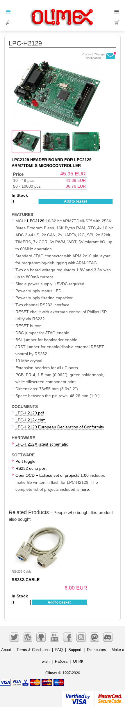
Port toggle (25, 461)
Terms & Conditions (33, 650)
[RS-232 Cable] (41, 528)
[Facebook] (67, 637)
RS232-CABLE (26, 579)
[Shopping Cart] (116, 22)
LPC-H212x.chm (30, 420)
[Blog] (27, 637)
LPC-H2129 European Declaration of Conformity (59, 427)
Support (74, 650)
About (6, 650)
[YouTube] (54, 637)
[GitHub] (41, 637)
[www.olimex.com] (62, 10)
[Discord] (107, 637)
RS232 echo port (31, 468)
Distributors (96, 650)
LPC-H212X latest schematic (41, 444)
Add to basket (75, 201)
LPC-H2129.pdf (29, 413)
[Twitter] (14, 637)
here (85, 489)
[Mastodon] (94, 637)
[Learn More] (110, 696)
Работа (61, 661)
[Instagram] (81, 637)
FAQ (59, 650)
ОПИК (78, 661)
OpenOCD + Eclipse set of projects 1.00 (52, 475)
